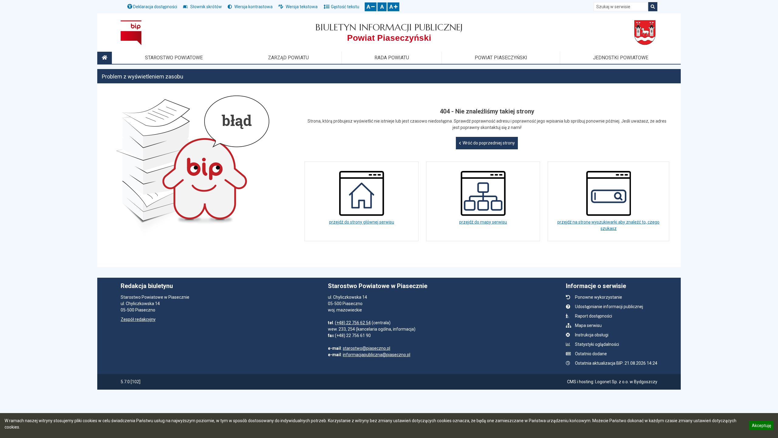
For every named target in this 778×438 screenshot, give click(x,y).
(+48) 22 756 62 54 (353, 322)
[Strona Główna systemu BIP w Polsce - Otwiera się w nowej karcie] (131, 32)
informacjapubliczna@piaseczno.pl (376, 354)
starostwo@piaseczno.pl (366, 348)
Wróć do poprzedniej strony (489, 143)
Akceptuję (761, 426)
